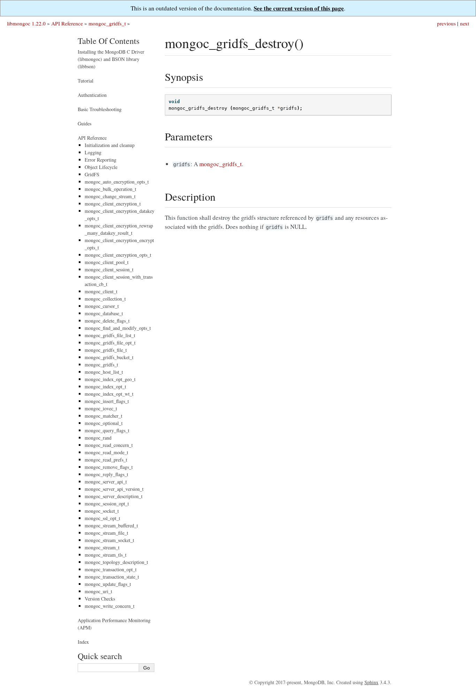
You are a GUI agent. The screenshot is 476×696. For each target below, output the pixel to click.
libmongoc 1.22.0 (26, 23)
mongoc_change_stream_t (110, 196)
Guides (84, 123)
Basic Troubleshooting (100, 109)
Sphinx (371, 682)
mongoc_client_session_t (109, 269)
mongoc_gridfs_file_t (106, 350)
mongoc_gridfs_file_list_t (110, 335)
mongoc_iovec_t (101, 408)
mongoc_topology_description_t (116, 562)
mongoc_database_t (104, 313)
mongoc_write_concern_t (110, 606)
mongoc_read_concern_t (109, 445)
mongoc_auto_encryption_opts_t (117, 181)
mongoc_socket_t (102, 511)
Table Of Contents (108, 40)
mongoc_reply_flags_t (106, 474)
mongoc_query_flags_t (107, 430)
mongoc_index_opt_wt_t (109, 393)
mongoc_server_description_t (114, 496)
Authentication (92, 95)
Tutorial (85, 80)
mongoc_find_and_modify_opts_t (118, 328)
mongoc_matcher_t (103, 415)
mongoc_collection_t (105, 298)
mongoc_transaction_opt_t (111, 569)
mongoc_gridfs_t (107, 23)
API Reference (67, 23)
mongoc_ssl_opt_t (102, 518)
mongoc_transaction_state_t (112, 576)
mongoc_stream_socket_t (109, 540)
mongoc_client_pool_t (107, 262)
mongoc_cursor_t (102, 306)
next (464, 23)
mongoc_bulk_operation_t (110, 189)
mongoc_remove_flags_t (109, 467)
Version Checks (100, 598)
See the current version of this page (299, 8)
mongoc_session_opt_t (107, 503)
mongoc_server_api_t (106, 481)
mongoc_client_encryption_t (113, 203)
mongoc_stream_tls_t (105, 554)
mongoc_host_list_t (104, 372)
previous (446, 23)
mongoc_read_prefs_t (106, 459)
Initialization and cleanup (110, 145)
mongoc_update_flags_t (108, 584)
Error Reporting (100, 159)
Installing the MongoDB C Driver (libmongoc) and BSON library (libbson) (111, 59)
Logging (93, 152)
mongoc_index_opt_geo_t (110, 379)
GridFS (92, 174)
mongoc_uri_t (98, 591)
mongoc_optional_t (104, 423)
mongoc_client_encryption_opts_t (118, 255)
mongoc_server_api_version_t (114, 489)
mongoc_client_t (101, 291)
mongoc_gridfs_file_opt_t (110, 342)
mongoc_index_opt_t (105, 386)
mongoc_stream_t (102, 547)
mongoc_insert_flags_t (107, 401)
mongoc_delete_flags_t (107, 320)
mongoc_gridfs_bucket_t (109, 357)
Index (83, 642)
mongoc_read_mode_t (106, 452)
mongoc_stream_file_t (106, 532)
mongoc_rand (98, 437)
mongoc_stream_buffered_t (111, 525)
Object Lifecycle (101, 167)
